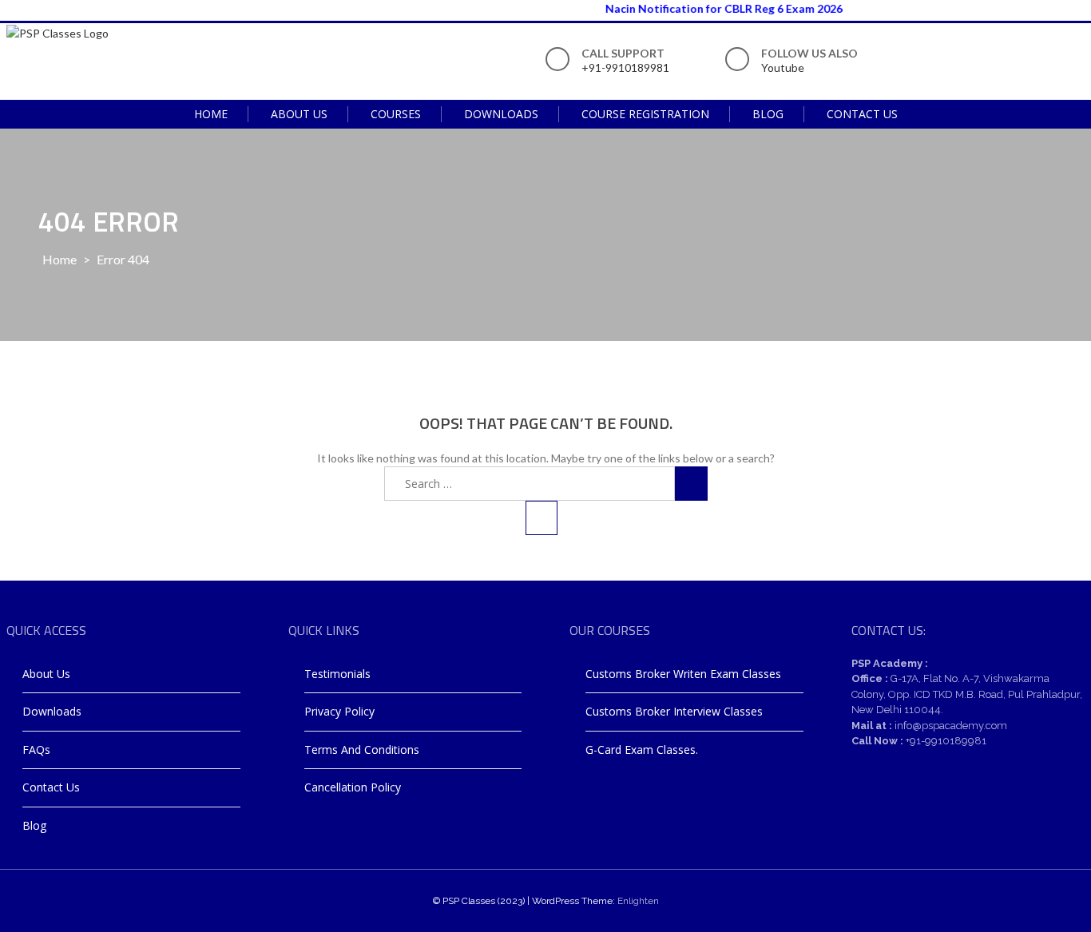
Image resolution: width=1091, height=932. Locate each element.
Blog (768, 113)
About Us (299, 113)
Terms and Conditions (361, 749)
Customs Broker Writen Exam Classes (683, 673)
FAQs (36, 749)
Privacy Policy (339, 711)
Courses (396, 113)
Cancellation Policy (352, 787)
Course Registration (645, 113)
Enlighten (638, 900)
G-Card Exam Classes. (641, 749)
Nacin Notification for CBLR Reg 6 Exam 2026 (714, 8)
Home (211, 113)
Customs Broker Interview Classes (674, 711)
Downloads (501, 113)
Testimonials (337, 673)
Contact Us (862, 113)
